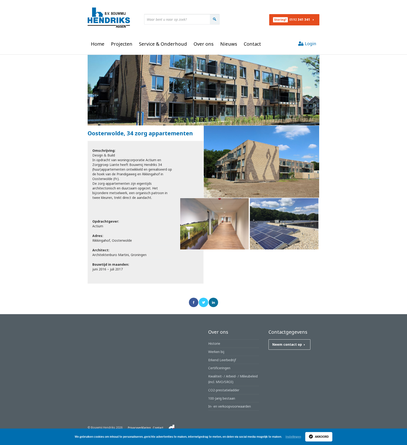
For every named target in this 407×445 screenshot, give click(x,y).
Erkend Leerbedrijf (222, 360)
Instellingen (293, 436)
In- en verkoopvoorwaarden (229, 406)
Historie (214, 343)
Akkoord (321, 436)
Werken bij (216, 351)
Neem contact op (287, 344)
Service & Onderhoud (163, 44)
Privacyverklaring (139, 428)
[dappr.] (172, 428)
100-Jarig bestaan (221, 398)
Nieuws (228, 44)
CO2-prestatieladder (223, 390)
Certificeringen (219, 368)
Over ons (204, 44)
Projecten (121, 44)
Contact (252, 44)
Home (97, 44)
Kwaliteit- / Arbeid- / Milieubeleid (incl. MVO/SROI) (233, 379)
